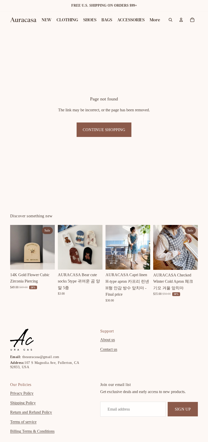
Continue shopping (104, 130)
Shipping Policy (23, 402)
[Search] (170, 19)
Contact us (108, 349)
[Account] (181, 19)
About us (107, 340)
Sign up (183, 409)
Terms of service (23, 422)
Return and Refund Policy (31, 412)
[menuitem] (155, 19)
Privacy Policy (21, 393)
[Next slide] (49, 247)
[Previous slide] (15, 247)
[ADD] (46, 261)
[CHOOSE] (94, 261)
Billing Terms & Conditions (32, 431)
